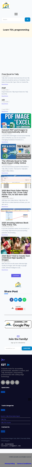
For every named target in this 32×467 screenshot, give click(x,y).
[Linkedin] (17, 382)
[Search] (27, 19)
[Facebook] (3, 382)
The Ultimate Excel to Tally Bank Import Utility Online (14, 162)
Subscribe (26, 348)
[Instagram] (12, 382)
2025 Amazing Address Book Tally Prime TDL (15, 224)
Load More (16, 275)
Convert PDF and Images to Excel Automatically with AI (14, 131)
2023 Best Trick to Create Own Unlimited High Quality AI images (16, 258)
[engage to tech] (6, 6)
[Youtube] (8, 382)
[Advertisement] (16, 54)
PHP (4, 88)
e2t (3, 100)
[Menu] (16, 399)
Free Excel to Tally (10, 74)
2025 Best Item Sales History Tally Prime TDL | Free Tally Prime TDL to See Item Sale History (15, 194)
